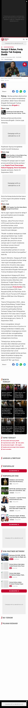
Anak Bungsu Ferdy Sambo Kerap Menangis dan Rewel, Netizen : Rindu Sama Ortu (15, 112)
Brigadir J (15, 105)
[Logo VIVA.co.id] (4, 39)
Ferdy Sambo (17, 287)
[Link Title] (5, 481)
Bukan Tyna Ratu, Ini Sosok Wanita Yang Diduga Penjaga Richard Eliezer (16, 156)
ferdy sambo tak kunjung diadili (11, 440)
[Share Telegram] (24, 91)
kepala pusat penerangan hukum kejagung (13, 447)
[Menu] (26, 39)
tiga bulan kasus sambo (9, 442)
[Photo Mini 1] (3, 85)
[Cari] (23, 39)
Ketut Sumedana (20, 168)
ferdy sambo (21, 442)
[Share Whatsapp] (21, 91)
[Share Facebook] (13, 91)
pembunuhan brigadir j (9, 445)
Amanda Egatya (8, 59)
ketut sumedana (7, 449)
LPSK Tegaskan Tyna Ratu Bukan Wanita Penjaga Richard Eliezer (16, 208)
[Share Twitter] (17, 91)
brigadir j (19, 445)
